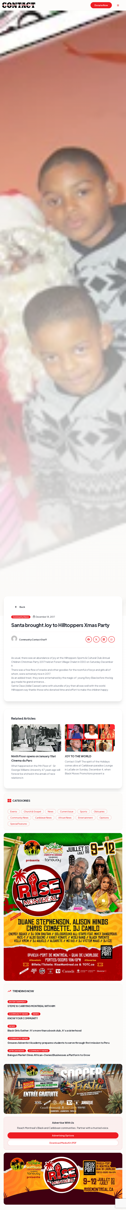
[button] (89, 639)
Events (13, 811)
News (50, 811)
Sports (83, 811)
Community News (19, 817)
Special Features (18, 823)
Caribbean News (43, 817)
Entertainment (85, 817)
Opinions (104, 817)
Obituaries (99, 811)
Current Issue (66, 811)
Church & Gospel (32, 811)
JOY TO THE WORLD (78, 756)
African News (64, 817)
